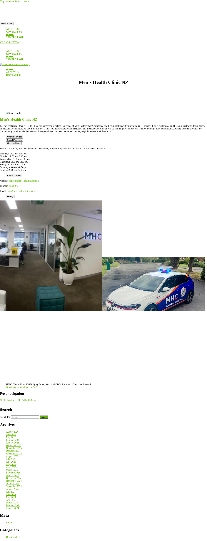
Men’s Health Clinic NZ (18, 119)
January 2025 (12, 475)
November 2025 (14, 448)
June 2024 (11, 494)
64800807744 (14, 186)
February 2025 (13, 472)
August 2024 (12, 489)
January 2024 (12, 508)
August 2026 (12, 431)
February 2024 (13, 505)
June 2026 (11, 434)
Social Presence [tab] (14, 140)
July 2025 (10, 459)
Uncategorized (13, 537)
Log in (9, 522)
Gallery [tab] (10, 196)
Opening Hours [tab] (13, 143)
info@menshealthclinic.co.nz (21, 191)
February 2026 (13, 440)
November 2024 (14, 481)
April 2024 (11, 500)
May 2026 (11, 437)
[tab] (6, 23)
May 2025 (11, 464)
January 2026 (12, 442)
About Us (12, 29)
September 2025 (14, 453)
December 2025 (13, 445)
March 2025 (12, 470)
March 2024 (12, 502)
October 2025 (12, 451)
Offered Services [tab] (14, 137)
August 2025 (12, 456)
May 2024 (11, 497)
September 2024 (14, 486)
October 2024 (12, 483)
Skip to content (14, 1)
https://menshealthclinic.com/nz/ (24, 180)
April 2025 (11, 467)
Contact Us (14, 31)
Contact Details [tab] (14, 175)
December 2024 (13, 478)
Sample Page (15, 37)
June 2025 (11, 461)
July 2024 (10, 491)
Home (10, 34)
